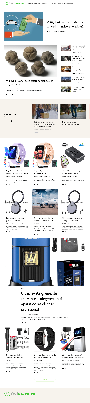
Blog (22, 288)
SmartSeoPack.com (18, 399)
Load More (44, 379)
